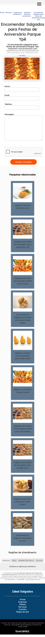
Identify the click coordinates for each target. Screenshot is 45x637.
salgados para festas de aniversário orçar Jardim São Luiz (23, 244)
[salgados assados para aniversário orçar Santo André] (22, 340)
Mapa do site (22, 612)
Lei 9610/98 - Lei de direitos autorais (28, 579)
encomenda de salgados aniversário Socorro (22, 538)
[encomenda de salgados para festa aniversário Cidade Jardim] (22, 302)
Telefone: (8, 104)
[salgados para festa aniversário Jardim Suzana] (22, 486)
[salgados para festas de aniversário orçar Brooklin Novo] (22, 449)
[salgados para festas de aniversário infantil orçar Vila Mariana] (22, 413)
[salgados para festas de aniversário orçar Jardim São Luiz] (22, 229)
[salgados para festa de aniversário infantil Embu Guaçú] (22, 265)
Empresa (22, 602)
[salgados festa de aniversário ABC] (22, 192)
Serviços (22, 607)
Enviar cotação (23, 162)
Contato (22, 609)
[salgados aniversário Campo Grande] (22, 376)
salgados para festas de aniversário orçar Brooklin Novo (23, 465)
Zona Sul (39, 560)
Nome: (7, 86)
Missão (22, 604)
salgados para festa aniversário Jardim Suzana (22, 502)
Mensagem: (9, 114)
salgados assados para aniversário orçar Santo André (22, 356)
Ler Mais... (22, 55)
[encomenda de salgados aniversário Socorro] (22, 522)
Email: (7, 95)
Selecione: (6, 560)
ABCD (14, 560)
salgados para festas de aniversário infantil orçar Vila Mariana (23, 429)
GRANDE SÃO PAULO (26, 560)
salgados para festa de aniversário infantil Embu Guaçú (23, 281)
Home (23, 599)
